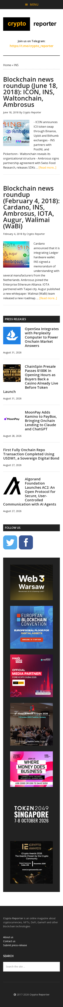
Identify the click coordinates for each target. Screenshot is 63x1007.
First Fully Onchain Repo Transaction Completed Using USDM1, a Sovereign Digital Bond (31, 454)
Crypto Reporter (31, 24)
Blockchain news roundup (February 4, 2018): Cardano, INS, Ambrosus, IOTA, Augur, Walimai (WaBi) (31, 207)
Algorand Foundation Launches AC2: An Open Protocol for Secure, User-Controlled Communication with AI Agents (29, 492)
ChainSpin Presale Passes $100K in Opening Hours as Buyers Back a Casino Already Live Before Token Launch (30, 379)
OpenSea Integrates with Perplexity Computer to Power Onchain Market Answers (42, 337)
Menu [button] (34, 4)
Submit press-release (15, 945)
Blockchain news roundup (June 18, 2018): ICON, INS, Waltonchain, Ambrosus (30, 92)
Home (7, 65)
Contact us (9, 941)
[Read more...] (47, 167)
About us (8, 937)
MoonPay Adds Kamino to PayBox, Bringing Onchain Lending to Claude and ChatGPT (41, 420)
